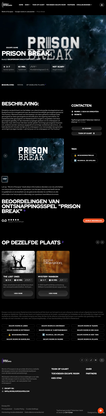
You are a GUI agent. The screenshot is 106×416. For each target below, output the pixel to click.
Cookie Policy (19, 409)
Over (27, 5)
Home (21, 5)
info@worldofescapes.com (17, 391)
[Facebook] (82, 360)
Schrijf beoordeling (93, 221)
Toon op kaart (38, 5)
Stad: (83, 5)
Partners (71, 5)
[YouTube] (96, 360)
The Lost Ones (11, 276)
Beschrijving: (8, 85)
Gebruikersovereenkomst (34, 412)
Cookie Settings (32, 409)
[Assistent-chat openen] (101, 411)
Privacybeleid (7, 409)
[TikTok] (91, 360)
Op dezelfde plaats (36, 85)
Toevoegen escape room (56, 5)
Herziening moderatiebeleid (12, 412)
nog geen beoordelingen (16, 222)
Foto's (20, 85)
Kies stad (56, 378)
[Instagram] (86, 360)
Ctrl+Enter (81, 122)
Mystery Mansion (48, 276)
